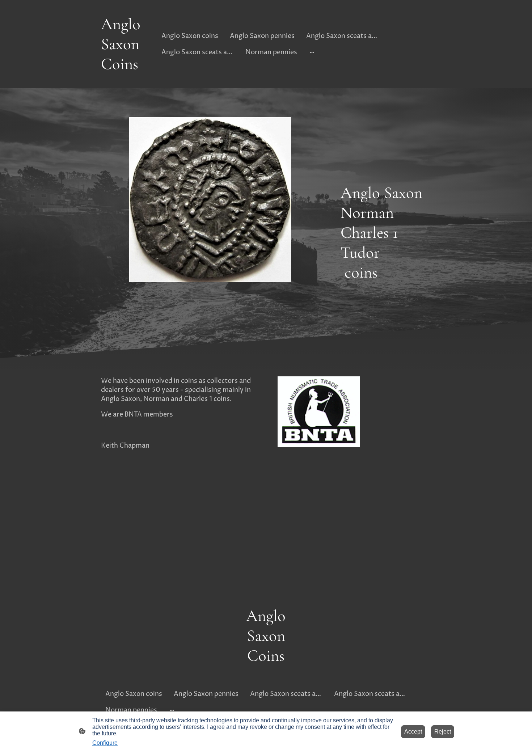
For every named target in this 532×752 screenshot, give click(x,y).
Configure (105, 743)
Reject (442, 731)
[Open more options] (312, 52)
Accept (413, 731)
